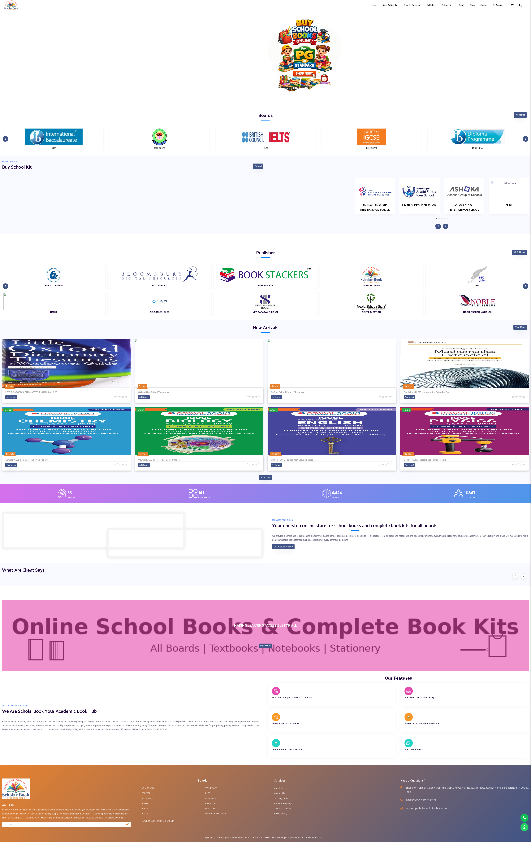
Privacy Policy (280, 814)
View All (258, 166)
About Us (278, 788)
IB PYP (144, 808)
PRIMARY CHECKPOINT (216, 814)
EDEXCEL (145, 793)
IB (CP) (144, 814)
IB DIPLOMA (211, 803)
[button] (265, 100)
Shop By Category (412, 5)
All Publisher (519, 252)
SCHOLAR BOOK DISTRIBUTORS (258, 837)
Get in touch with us (283, 546)
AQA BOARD (147, 788)
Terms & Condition (282, 808)
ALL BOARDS (147, 798)
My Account (498, 5)
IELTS (207, 793)
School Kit (446, 5)
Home (374, 5)
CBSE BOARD (211, 788)
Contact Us (279, 793)
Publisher (431, 5)
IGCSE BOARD (211, 798)
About (461, 5)
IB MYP (145, 803)
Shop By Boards (390, 5)
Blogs (472, 5)
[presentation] (515, 576)
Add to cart (11, 397)
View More (520, 327)
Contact (483, 5)
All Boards (520, 115)
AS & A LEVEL (211, 808)
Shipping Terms (281, 798)
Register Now (265, 645)
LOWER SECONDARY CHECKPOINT (158, 821)
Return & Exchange (283, 803)
